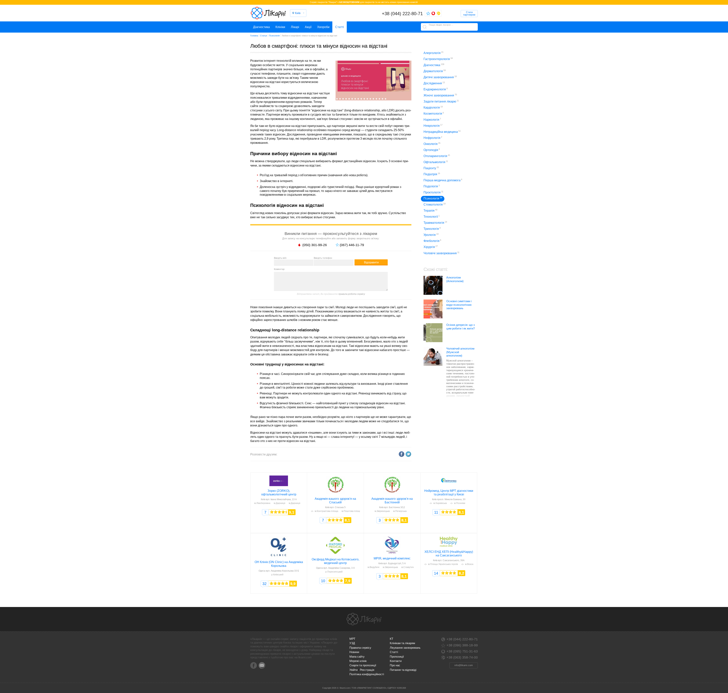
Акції (308, 27)
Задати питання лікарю (441, 101)
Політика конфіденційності (366, 674)
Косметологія (434, 113)
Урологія (431, 234)
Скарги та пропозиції (362, 665)
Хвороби (323, 27)
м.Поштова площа (351, 511)
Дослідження (434, 83)
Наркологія (432, 119)
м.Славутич (407, 567)
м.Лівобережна (262, 503)
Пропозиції (397, 656)
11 (436, 512)
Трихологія (432, 228)
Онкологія (432, 143)
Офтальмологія (436, 162)
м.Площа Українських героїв (443, 564)
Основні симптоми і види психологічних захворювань (459, 305)
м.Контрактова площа (326, 511)
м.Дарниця (279, 503)
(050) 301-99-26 (314, 245)
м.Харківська (440, 503)
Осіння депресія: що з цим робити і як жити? (460, 326)
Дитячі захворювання (440, 77)
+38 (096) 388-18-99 (462, 645)
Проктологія (433, 192)
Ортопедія (432, 150)
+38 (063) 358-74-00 (462, 657)
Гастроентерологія (438, 59)
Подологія (432, 186)
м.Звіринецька (382, 511)
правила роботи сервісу (351, 294)
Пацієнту (431, 168)
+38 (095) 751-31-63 (462, 651)
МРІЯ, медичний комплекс (392, 558)
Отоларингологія (437, 156)
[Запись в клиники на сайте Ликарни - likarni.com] (268, 13)
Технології (432, 216)
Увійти (353, 669)
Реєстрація (367, 669)
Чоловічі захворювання (441, 253)
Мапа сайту (357, 656)
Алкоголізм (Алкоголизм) (455, 279)
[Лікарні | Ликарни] (364, 619)
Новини (354, 652)
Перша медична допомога (443, 180)
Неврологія (433, 125)
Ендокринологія (436, 89)
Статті (339, 27)
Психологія (433, 198)
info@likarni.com (463, 665)
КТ (391, 638)
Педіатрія (432, 174)
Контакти (396, 660)
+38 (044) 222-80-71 (402, 13)
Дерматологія (435, 71)
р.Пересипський (334, 571)
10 (323, 581)
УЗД (352, 643)
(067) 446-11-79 (352, 245)
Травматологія (435, 222)
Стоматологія (435, 204)
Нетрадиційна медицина (442, 131)
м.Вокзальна (472, 564)
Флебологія (432, 240)
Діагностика (261, 27)
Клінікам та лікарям (402, 643)
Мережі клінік (358, 660)
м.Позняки (459, 503)
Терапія (430, 210)
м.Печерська (400, 511)
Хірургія (431, 247)
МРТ (352, 638)
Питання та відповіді (403, 669)
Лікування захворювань (405, 647)
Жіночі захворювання (440, 95)
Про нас (395, 665)
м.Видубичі (373, 567)
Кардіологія (433, 107)
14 (436, 573)
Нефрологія (433, 137)
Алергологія (433, 53)
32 (264, 584)
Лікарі (295, 27)
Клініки (280, 27)
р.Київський (277, 574)
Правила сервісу (360, 647)
